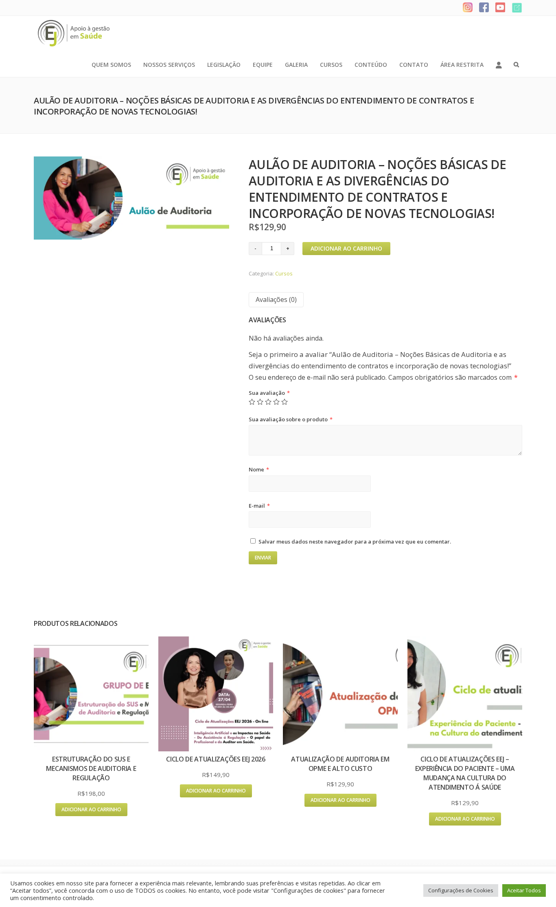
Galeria (296, 64)
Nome (259, 469)
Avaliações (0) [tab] (276, 299)
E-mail (259, 505)
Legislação (224, 64)
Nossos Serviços (169, 64)
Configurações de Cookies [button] (460, 890)
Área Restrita (462, 64)
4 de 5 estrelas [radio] (276, 401)
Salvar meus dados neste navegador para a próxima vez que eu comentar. (354, 541)
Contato (413, 64)
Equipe (263, 64)
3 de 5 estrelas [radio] (268, 401)
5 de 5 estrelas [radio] (284, 401)
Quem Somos (111, 64)
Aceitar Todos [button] (524, 890)
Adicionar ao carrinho (346, 248)
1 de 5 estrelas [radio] (252, 401)
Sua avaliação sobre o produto (291, 419)
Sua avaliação (269, 392)
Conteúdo (371, 64)
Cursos (331, 64)
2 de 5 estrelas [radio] (260, 401)
